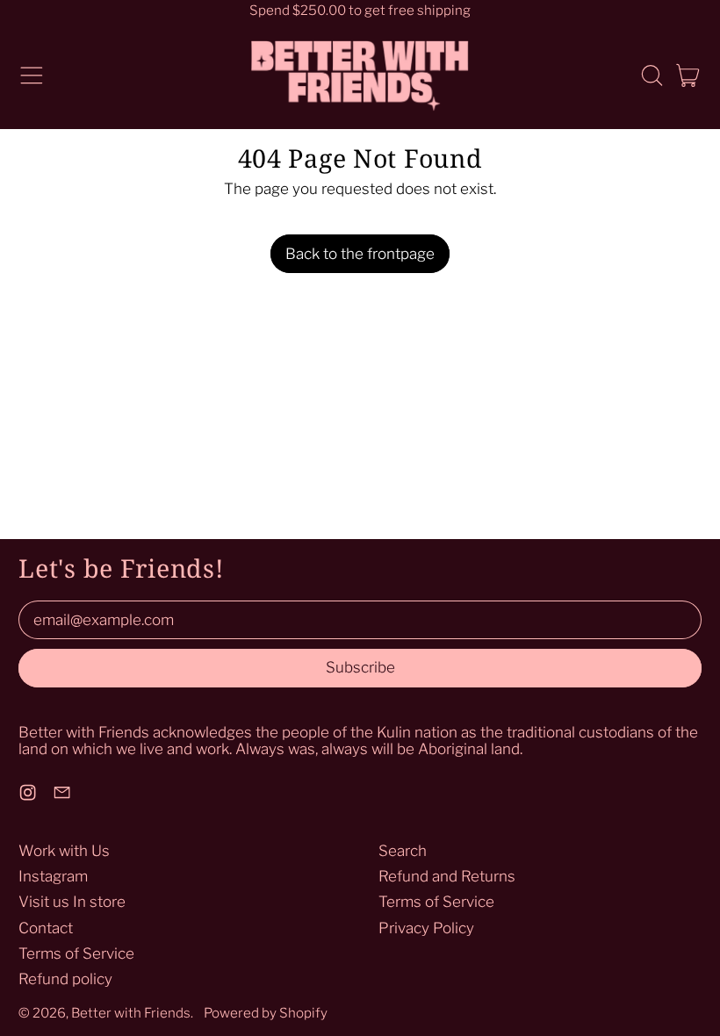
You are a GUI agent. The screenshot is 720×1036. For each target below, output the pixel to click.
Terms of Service (76, 953)
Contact (45, 928)
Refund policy (65, 979)
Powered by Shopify (266, 1012)
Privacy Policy (426, 928)
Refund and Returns (446, 876)
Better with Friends (131, 1012)
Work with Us (64, 851)
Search (402, 851)
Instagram (53, 876)
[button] (651, 75)
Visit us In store (72, 901)
